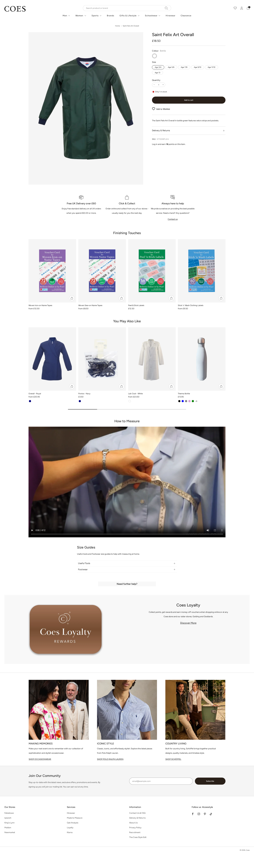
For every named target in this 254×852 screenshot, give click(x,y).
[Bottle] (154, 56)
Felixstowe (9, 813)
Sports (95, 15)
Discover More (188, 622)
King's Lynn (9, 822)
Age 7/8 (184, 67)
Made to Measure (74, 818)
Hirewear (170, 15)
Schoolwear (151, 15)
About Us (133, 822)
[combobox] (127, 8)
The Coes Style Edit (137, 837)
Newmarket (9, 832)
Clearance (186, 15)
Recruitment (134, 832)
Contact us (173, 219)
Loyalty (70, 827)
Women (79, 15)
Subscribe (210, 781)
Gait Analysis (72, 822)
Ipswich (7, 818)
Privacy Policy (135, 827)
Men (65, 15)
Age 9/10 (197, 67)
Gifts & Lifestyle (128, 15)
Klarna (69, 832)
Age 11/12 (211, 67)
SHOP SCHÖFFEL (173, 759)
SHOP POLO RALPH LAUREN (110, 759)
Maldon (7, 827)
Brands (110, 15)
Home (117, 26)
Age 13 (157, 72)
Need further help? (127, 583)
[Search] (166, 8)
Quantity (156, 80)
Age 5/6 (171, 67)
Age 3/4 (158, 67)
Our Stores (9, 807)
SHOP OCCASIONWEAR (40, 759)
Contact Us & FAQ (137, 813)
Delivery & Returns (137, 818)
